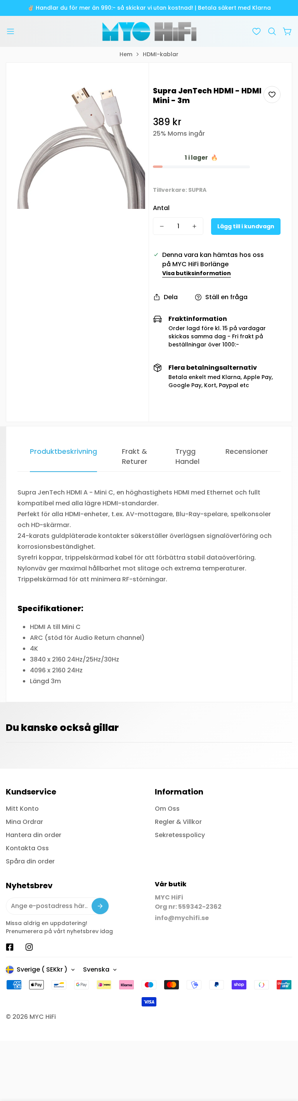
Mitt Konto (22, 808)
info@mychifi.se (182, 917)
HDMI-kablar (160, 54)
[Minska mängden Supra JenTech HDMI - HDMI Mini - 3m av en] (161, 226)
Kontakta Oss (27, 848)
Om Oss (167, 808)
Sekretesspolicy (180, 834)
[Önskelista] (256, 31)
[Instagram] (29, 947)
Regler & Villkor (178, 821)
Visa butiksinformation (196, 273)
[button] (272, 31)
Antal (161, 207)
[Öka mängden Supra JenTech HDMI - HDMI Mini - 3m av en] (194, 226)
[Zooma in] (128, 102)
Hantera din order (33, 834)
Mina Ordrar (24, 821)
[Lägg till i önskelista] (272, 94)
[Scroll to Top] (283, 1059)
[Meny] (10, 31)
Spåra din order (30, 861)
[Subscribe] (100, 906)
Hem (126, 54)
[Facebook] (10, 947)
